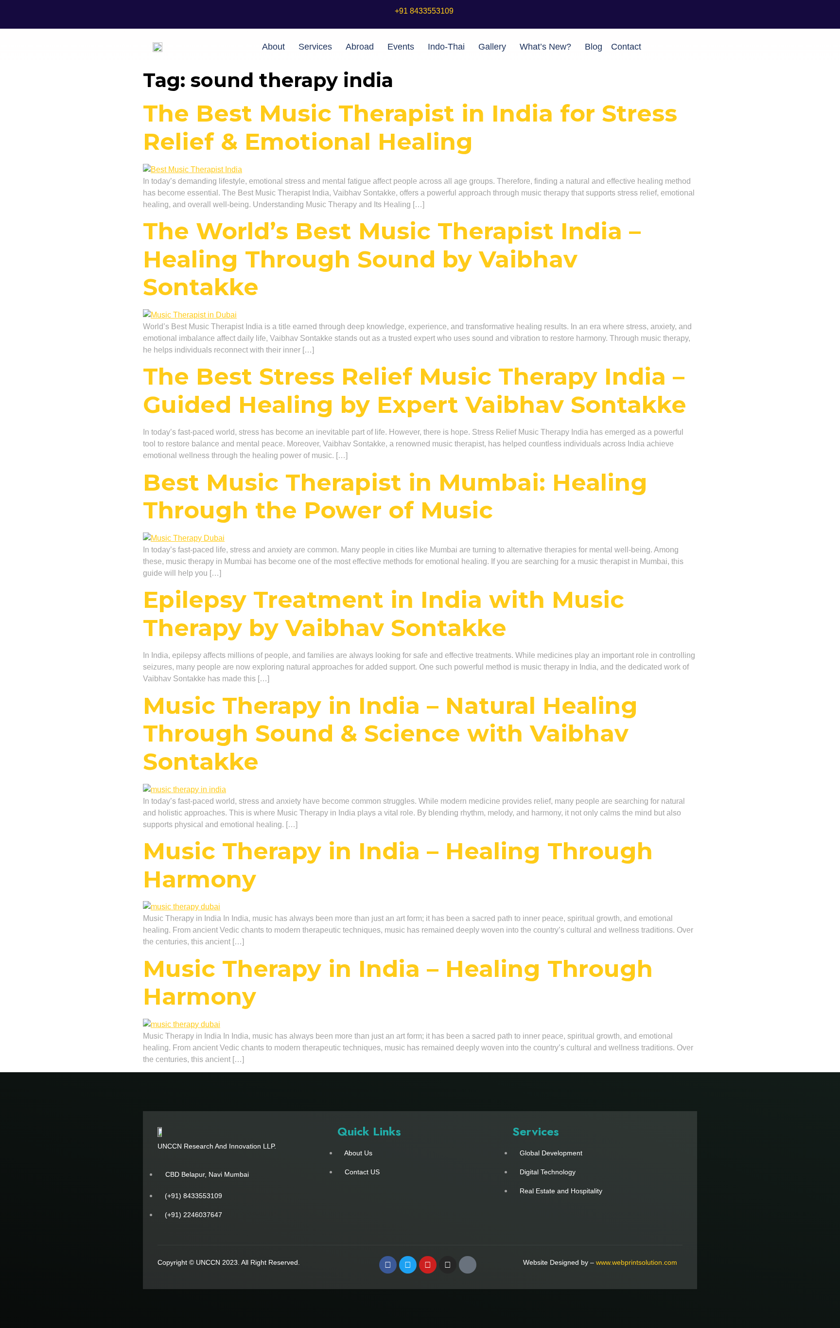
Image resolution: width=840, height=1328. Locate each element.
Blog (593, 47)
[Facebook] (388, 1265)
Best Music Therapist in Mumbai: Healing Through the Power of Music (395, 496)
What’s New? (545, 47)
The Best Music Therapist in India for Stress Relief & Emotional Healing (410, 127)
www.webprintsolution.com (636, 1262)
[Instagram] (447, 1265)
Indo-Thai (446, 47)
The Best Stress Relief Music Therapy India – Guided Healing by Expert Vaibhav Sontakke (414, 390)
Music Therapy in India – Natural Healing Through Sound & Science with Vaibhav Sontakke (390, 733)
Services (315, 47)
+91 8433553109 (424, 11)
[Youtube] (428, 1265)
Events (400, 47)
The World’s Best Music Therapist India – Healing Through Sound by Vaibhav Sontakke (392, 259)
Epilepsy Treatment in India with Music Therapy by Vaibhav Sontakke (383, 613)
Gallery (492, 47)
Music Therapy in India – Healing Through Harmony (398, 865)
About (273, 47)
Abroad (360, 47)
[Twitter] (408, 1265)
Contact (626, 47)
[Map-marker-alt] (467, 1265)
